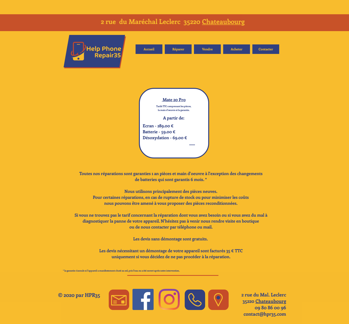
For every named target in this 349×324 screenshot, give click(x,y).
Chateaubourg (223, 21)
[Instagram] (169, 299)
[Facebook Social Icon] (143, 299)
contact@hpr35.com (265, 313)
